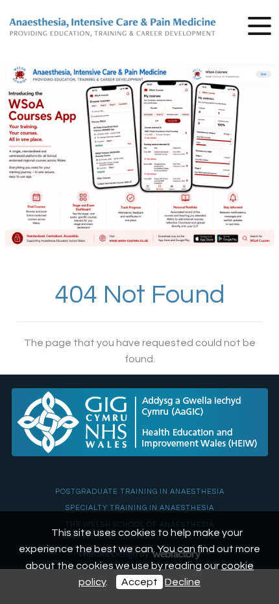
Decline (182, 582)
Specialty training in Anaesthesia (140, 507)
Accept (139, 582)
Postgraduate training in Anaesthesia (139, 491)
